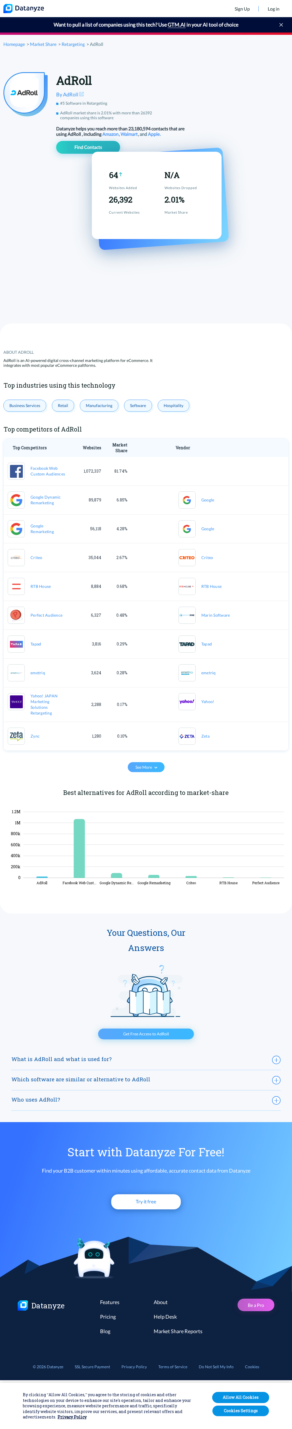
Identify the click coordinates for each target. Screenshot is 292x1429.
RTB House (41, 586)
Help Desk (165, 1316)
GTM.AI (177, 24)
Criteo (36, 557)
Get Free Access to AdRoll (146, 1033)
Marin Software (215, 615)
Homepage (14, 44)
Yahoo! (207, 701)
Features (109, 1302)
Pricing (108, 1316)
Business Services (24, 405)
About (161, 1302)
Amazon (110, 134)
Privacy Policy (134, 1366)
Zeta (205, 736)
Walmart (130, 134)
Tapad (36, 643)
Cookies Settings (241, 1410)
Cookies (252, 1366)
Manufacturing (99, 405)
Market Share (43, 44)
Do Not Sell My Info (216, 1366)
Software (138, 405)
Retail (63, 405)
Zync (35, 736)
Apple (154, 134)
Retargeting (73, 44)
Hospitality (173, 405)
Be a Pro (256, 1305)
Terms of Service (172, 1366)
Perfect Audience (46, 615)
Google (207, 499)
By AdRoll (67, 94)
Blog (105, 1331)
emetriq (38, 672)
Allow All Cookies (241, 1397)
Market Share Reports (178, 1331)
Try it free (146, 1202)
